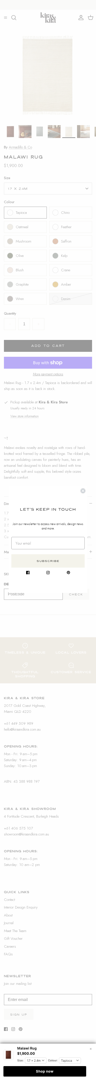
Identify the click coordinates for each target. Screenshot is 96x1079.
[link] (27, 572)
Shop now (44, 1071)
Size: (20, 1060)
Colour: (53, 1060)
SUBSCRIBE (48, 561)
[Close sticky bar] (90, 1049)
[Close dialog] (82, 490)
